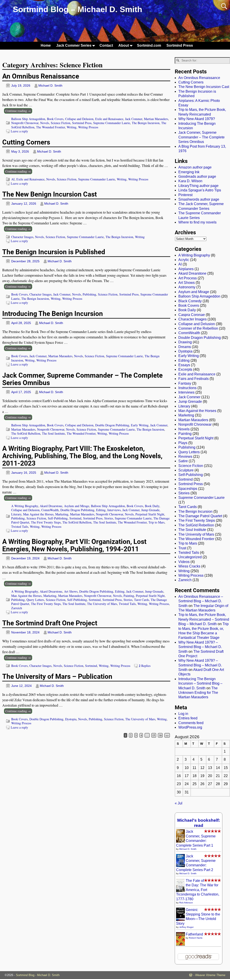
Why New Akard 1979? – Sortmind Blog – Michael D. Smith (200, 646)
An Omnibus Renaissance (40, 76)
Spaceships (187, 489)
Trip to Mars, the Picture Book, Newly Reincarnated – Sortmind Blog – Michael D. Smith (203, 619)
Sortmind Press (179, 45)
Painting (129, 596)
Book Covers (55, 119)
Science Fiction (60, 123)
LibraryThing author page (198, 186)
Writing (71, 127)
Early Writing (139, 425)
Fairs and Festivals (193, 379)
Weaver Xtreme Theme (210, 975)
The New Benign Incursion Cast (49, 194)
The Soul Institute (53, 433)
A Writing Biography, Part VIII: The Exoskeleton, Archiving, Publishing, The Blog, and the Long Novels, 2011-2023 (82, 456)
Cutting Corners (26, 142)
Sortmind (75, 518)
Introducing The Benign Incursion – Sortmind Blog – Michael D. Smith (200, 683)
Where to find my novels (197, 222)
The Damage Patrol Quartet (200, 516)
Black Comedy (190, 301)
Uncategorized (190, 557)
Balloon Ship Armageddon (28, 119)
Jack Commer (133, 119)
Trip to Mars (156, 522)
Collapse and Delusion (79, 119)
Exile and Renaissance (109, 119)
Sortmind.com (149, 45)
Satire (183, 461)
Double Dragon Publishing (112, 425)
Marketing (61, 514)
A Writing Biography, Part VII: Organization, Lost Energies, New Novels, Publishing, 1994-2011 (74, 545)
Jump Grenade (150, 510)
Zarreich (16, 608)
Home (46, 45)
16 (160, 735)
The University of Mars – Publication (57, 676)
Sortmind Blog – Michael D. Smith (77, 9)
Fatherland (194, 934)
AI (13, 179)
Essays (184, 365)
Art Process (187, 278)
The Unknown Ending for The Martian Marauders (198, 692)
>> (167, 735)
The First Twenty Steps (46, 522)
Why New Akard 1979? (196, 119)
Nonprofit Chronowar (24, 123)
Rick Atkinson (186, 902)
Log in (183, 714)
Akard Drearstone (51, 506)
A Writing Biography (24, 506)
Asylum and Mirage (76, 506)
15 (153, 735)
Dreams (184, 347)
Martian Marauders (156, 119)
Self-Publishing (58, 518)
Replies (144, 666)
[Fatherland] (180, 945)
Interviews (114, 510)
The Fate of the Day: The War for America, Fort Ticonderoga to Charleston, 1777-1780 (197, 890)
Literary (16, 514)
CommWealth (50, 510)
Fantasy (184, 383)
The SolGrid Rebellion (25, 433)
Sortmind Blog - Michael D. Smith (38, 975)
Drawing (185, 342)
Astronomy (186, 287)
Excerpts (185, 369)
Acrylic (183, 260)
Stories (108, 518)
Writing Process (88, 127)
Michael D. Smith (188, 849)
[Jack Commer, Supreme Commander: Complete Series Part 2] (180, 866)
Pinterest (185, 195)
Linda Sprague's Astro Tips (199, 190)
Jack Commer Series (73, 45)
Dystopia (70, 719)
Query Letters (35, 600)
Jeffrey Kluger (186, 927)
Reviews (185, 456)
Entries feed (187, 718)
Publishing (89, 294)
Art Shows (70, 591)
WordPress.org (190, 727)
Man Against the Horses (38, 514)
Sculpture (186, 470)
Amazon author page (195, 167)
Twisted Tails (19, 526)
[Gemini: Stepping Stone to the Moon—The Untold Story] (180, 920)
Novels (44, 123)
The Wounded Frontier (50, 127)
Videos (184, 562)
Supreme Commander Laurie (111, 123)
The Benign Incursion (145, 123)
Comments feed (190, 723)
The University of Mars (102, 604)
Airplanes (186, 269)
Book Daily (152, 506)
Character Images (22, 237)
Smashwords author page (198, 199)
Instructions (187, 388)
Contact (106, 45)
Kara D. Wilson (190, 181)
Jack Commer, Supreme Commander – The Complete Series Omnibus (82, 379)
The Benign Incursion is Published (53, 252)
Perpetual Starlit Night (149, 514)
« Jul (178, 803)
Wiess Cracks (189, 566)
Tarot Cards (141, 600)
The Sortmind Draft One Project (49, 623)
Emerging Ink (188, 172)
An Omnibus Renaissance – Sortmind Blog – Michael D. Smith (200, 601)
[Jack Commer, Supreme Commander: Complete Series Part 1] (180, 841)
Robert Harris (195, 938)
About (123, 45)
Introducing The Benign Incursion (52, 314)
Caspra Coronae (191, 315)
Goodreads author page (197, 176)
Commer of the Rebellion (198, 328)
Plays (182, 443)
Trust (182, 548)
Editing (101, 510)
